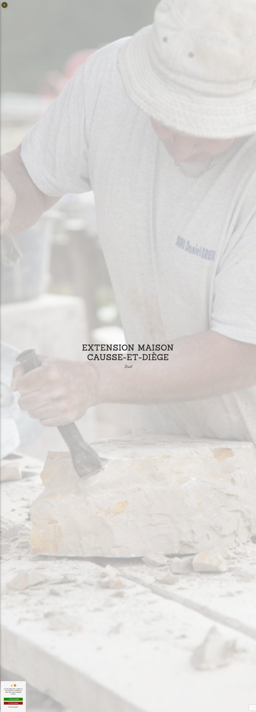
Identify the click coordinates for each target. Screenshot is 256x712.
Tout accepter (14, 699)
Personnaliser (13, 707)
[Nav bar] (5, 5)
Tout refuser (14, 703)
